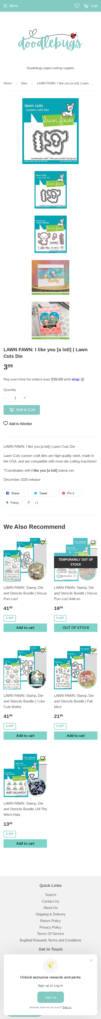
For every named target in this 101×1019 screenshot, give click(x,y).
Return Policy (50, 921)
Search (50, 895)
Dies (24, 83)
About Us (50, 908)
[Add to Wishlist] (42, 542)
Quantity (10, 390)
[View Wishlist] (77, 5)
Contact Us (50, 901)
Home (8, 83)
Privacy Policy (50, 927)
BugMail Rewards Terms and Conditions (50, 940)
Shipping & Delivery (50, 914)
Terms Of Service (50, 934)
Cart (93, 6)
